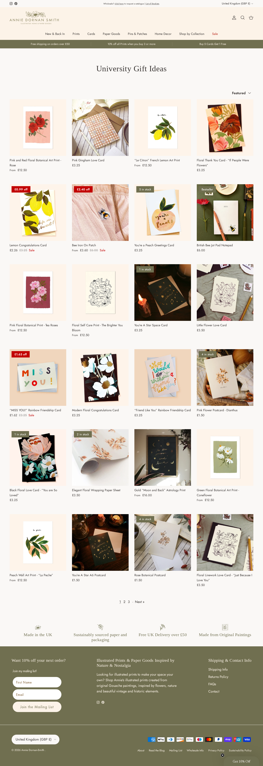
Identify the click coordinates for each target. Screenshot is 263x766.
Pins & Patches (137, 34)
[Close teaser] (222, 755)
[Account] (233, 17)
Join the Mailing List (37, 706)
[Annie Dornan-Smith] (34, 17)
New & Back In (55, 34)
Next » (139, 601)
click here (119, 3)
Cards (91, 34)
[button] (241, 761)
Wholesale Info (195, 750)
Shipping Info (218, 669)
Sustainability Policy (240, 750)
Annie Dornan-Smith (33, 750)
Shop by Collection (191, 34)
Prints (76, 34)
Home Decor (163, 34)
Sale (215, 34)
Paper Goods (111, 34)
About (140, 750)
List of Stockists (152, 3)
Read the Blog (157, 750)
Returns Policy (218, 676)
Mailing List (175, 750)
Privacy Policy (216, 750)
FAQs (212, 684)
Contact (213, 691)
